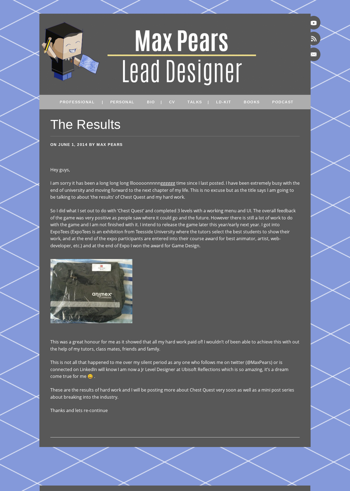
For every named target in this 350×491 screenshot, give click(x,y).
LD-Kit (223, 102)
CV (172, 102)
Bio (151, 102)
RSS (313, 38)
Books (252, 102)
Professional (77, 102)
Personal (122, 102)
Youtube (313, 23)
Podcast (283, 102)
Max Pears (110, 144)
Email (313, 54)
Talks (194, 102)
